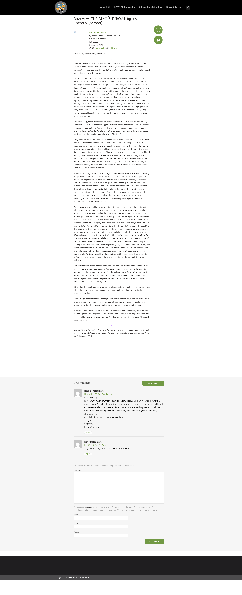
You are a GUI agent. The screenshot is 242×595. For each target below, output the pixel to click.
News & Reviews (174, 7)
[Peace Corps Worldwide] (61, 7)
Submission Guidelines (150, 7)
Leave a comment (153, 383)
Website (76, 532)
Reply (88, 433)
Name (76, 515)
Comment (77, 470)
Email (76, 523)
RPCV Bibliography (124, 7)
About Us (105, 7)
